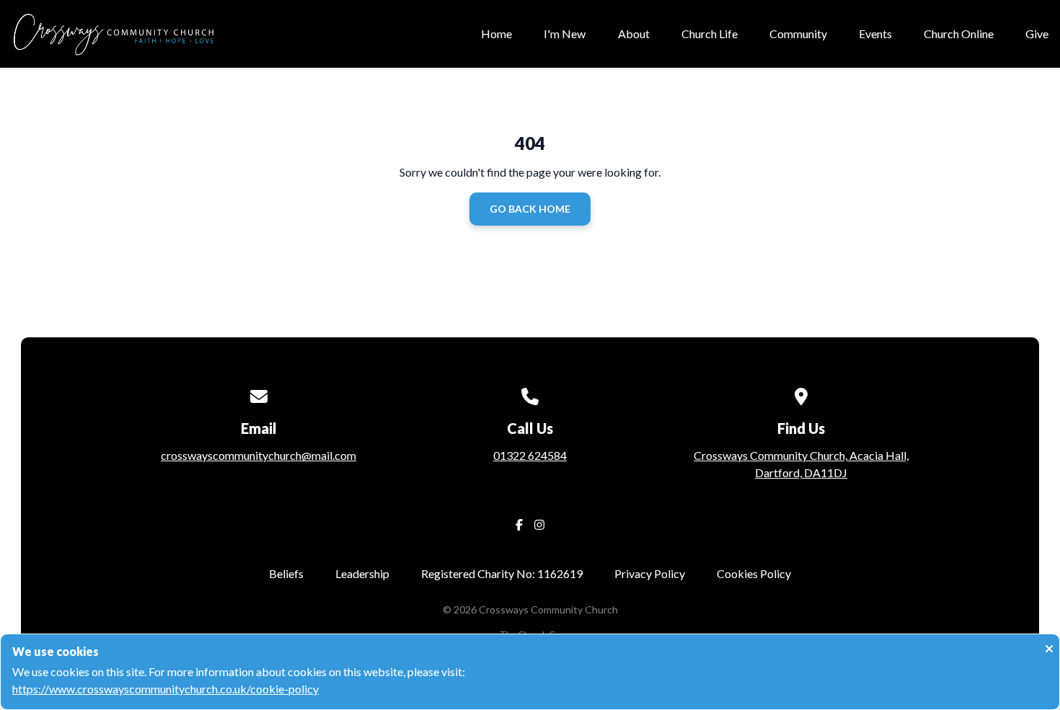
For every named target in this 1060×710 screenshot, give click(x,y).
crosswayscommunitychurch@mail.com (258, 455)
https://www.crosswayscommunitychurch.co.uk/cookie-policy (165, 689)
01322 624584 (530, 455)
